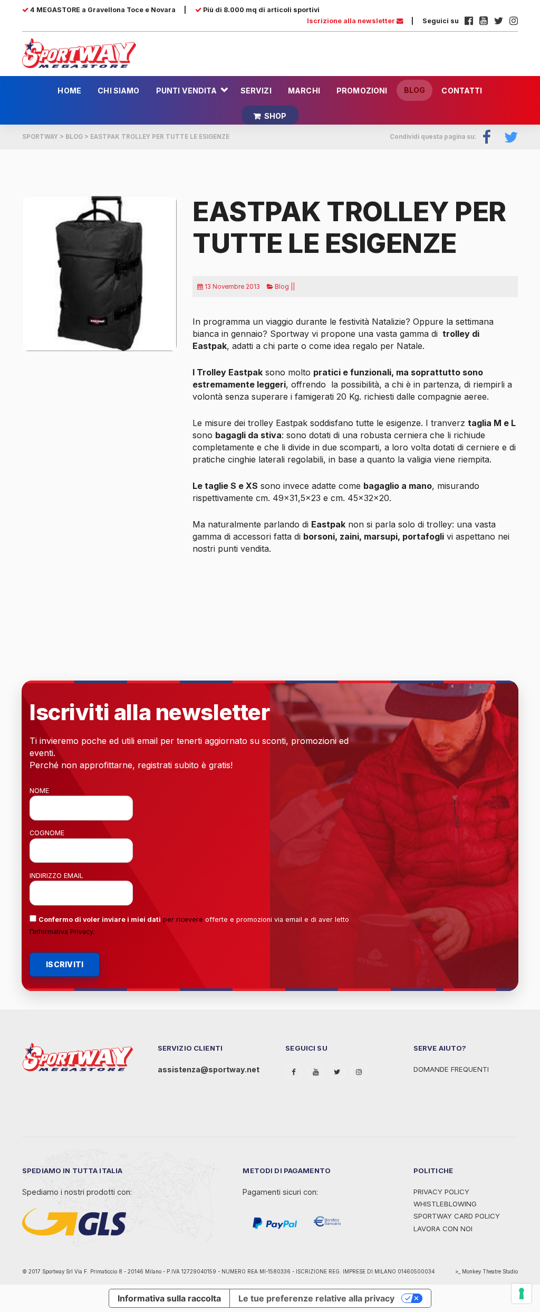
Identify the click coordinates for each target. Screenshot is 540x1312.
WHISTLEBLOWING (445, 1204)
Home (69, 90)
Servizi (256, 90)
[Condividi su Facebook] (487, 137)
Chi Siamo (118, 90)
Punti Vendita (186, 90)
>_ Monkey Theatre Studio (486, 1272)
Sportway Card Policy (456, 1216)
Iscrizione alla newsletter (352, 21)
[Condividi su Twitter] (508, 137)
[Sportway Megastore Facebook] (469, 21)
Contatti (461, 90)
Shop (275, 115)
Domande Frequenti (451, 1069)
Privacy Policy (441, 1191)
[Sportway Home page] (79, 52)
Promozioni (361, 90)
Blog (415, 90)
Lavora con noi (442, 1228)
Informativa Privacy (63, 932)
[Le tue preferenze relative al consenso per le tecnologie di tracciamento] (522, 1293)
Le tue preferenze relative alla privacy (316, 1298)
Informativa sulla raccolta (169, 1298)
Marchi (304, 90)
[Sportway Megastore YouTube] (483, 21)
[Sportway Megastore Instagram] (513, 21)
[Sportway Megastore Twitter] (498, 21)
